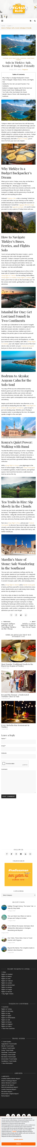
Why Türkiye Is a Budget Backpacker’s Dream (15, 78)
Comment (4, 769)
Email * (3, 746)
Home (3, 26)
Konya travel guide (29, 467)
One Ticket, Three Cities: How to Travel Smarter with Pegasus (20, 939)
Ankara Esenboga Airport (9, 1081)
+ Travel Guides (6, 1041)
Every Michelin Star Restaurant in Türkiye (15, 726)
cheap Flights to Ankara (24, 277)
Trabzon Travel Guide (8, 1048)
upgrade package (17, 207)
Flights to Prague (6, 989)
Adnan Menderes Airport (9, 1083)
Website (4, 753)
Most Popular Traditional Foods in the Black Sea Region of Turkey (17, 665)
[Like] (11, 615)
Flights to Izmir (6, 978)
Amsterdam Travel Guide (9, 1059)
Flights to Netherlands (8, 1018)
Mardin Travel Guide (7, 1046)
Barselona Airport (6, 1091)
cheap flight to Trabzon (8, 275)
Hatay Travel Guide (7, 1050)
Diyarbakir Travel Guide (8, 1052)
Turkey (18, 60)
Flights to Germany (7, 1011)
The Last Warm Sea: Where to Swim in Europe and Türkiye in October (19, 917)
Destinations (14, 58)
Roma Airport (5, 1096)
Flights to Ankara (6, 976)
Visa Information (8, 1063)
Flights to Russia (6, 1022)
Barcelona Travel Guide (8, 1057)
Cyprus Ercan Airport (7, 1085)
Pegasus (25, 69)
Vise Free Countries (9, 1028)
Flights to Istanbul (6, 974)
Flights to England (6, 1024)
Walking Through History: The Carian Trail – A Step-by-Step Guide (21, 907)
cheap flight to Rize (14, 523)
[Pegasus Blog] (18, 9)
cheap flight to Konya (12, 465)
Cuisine (9, 26)
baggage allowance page (26, 205)
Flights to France (6, 1026)
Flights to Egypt (6, 1015)
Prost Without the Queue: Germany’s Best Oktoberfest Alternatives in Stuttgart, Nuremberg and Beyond (21, 928)
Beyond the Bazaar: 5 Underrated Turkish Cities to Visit (15, 696)
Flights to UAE (5, 1020)
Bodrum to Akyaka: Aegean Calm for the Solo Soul (17, 88)
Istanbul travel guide (27, 346)
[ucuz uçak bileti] (18, 874)
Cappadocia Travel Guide (9, 1044)
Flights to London (6, 983)
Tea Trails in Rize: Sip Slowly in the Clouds (14, 92)
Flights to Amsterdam (8, 985)
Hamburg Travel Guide (8, 1054)
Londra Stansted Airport (8, 1089)
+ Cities (3, 972)
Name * (3, 738)
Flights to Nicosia (6, 991)
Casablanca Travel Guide (8, 1061)
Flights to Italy (5, 1013)
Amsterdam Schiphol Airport (10, 1094)
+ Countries (4, 1007)
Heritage (30, 58)
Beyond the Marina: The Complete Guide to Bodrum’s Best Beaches (21, 949)
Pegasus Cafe (11, 198)
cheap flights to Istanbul (8, 277)
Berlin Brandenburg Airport (9, 1087)
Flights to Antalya (6, 987)
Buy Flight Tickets (8, 994)
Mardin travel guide (29, 585)
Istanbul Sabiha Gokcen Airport (10, 1078)
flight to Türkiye (23, 138)
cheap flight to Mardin (12, 585)
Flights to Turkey (6, 1009)
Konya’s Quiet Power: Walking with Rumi (14, 90)
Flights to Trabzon (7, 981)
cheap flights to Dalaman (16, 408)
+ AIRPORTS (5, 1076)
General (23, 58)
